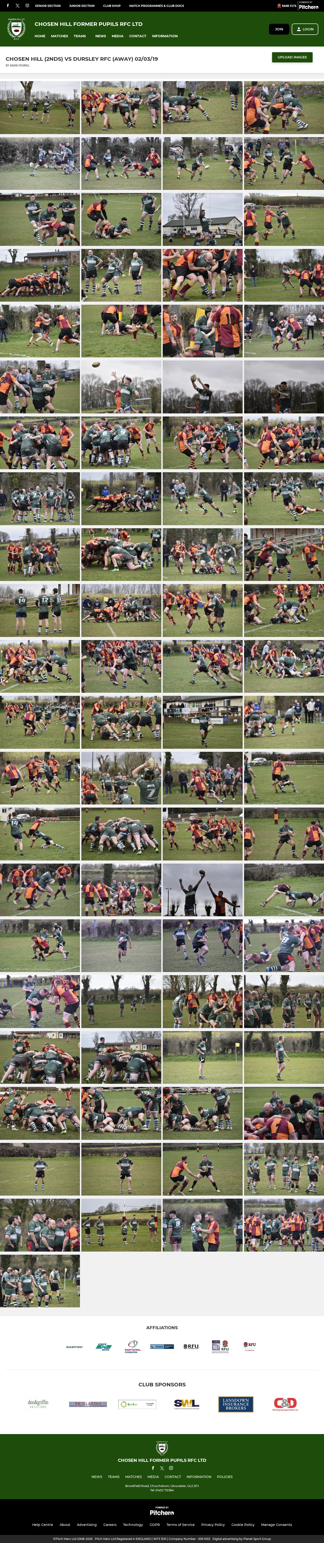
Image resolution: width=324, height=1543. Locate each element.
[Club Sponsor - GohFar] (137, 1405)
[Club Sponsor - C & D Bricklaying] (285, 1405)
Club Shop (112, 6)
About (65, 1525)
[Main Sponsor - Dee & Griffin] (39, 1405)
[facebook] (8, 6)
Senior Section (48, 6)
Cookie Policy (243, 1525)
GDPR (155, 1525)
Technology (133, 1525)
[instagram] (27, 6)
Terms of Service (181, 1525)
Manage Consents (276, 1525)
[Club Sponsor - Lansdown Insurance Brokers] (236, 1405)
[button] (40, 36)
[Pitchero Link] (308, 8)
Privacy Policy (213, 1525)
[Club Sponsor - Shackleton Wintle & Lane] (187, 1405)
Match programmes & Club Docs (156, 6)
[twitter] (17, 6)
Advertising (87, 1525)
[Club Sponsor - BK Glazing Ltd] (88, 1405)
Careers (109, 1525)
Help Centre (42, 1525)
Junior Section (82, 6)
